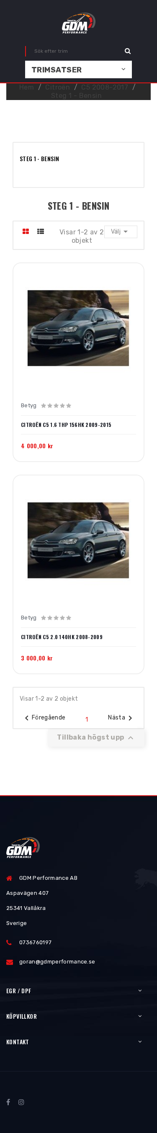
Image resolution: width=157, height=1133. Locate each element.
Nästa (121, 718)
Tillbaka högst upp (96, 738)
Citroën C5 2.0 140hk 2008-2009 (62, 637)
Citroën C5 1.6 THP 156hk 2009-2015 (66, 424)
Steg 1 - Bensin (39, 158)
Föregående (44, 718)
